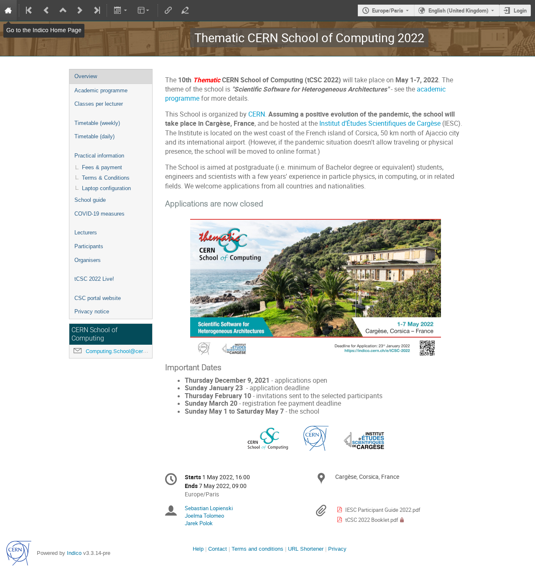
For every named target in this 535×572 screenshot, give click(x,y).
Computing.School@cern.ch (119, 351)
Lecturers (85, 232)
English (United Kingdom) (458, 10)
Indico (74, 553)
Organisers (87, 260)
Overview (85, 76)
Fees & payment (102, 167)
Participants (88, 246)
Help (198, 548)
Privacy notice (91, 311)
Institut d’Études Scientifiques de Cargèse (380, 123)
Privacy (337, 548)
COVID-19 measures (99, 214)
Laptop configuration (106, 188)
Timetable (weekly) (97, 123)
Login (520, 10)
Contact (217, 548)
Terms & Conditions (106, 178)
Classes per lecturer (98, 104)
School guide (90, 200)
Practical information (99, 156)
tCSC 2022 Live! (94, 279)
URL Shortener (306, 548)
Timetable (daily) (94, 136)
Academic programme (100, 90)
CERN (256, 114)
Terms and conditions (257, 548)
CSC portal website (97, 298)
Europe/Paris (387, 10)
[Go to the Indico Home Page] (8, 10)
